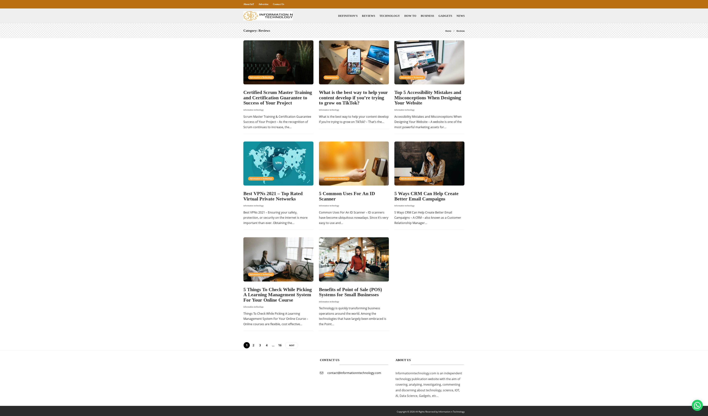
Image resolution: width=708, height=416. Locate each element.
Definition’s (348, 15)
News (461, 15)
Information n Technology (261, 77)
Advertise (263, 4)
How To (410, 15)
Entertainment (331, 77)
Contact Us (278, 4)
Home (448, 30)
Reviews (368, 15)
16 (280, 345)
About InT (248, 4)
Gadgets (445, 15)
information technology (253, 110)
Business (427, 15)
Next (291, 345)
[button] (697, 405)
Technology (389, 15)
